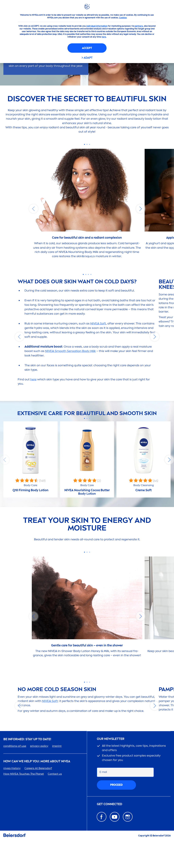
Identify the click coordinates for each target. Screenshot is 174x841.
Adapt (88, 57)
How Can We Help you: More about (36, 761)
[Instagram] (128, 817)
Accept (87, 48)
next (140, 208)
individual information (96, 26)
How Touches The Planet (23, 773)
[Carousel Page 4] (90, 274)
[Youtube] (114, 817)
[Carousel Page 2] (86, 144)
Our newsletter (110, 739)
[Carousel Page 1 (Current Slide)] (84, 144)
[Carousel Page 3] (89, 144)
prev (33, 208)
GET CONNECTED (109, 804)
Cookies (123, 17)
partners (139, 26)
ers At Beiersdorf (38, 768)
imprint (57, 746)
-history (12, 768)
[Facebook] (101, 817)
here (104, 37)
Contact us (55, 773)
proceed (116, 784)
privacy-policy (39, 746)
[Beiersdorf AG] (14, 835)
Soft (98, 323)
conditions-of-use (14, 746)
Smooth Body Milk (70, 351)
